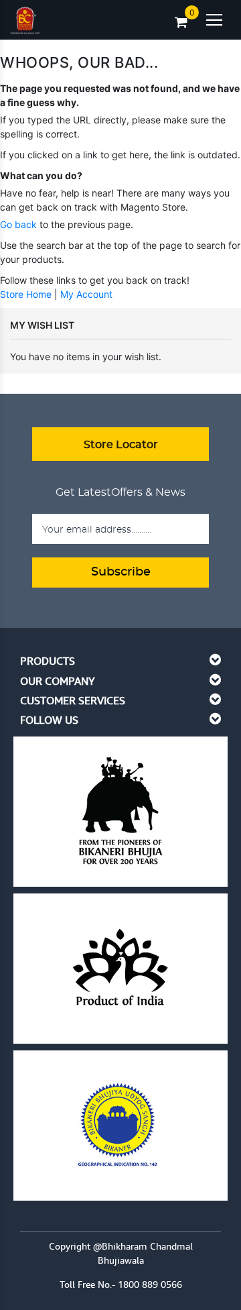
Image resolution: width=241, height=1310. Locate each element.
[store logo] (25, 17)
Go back (18, 224)
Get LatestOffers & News (120, 492)
